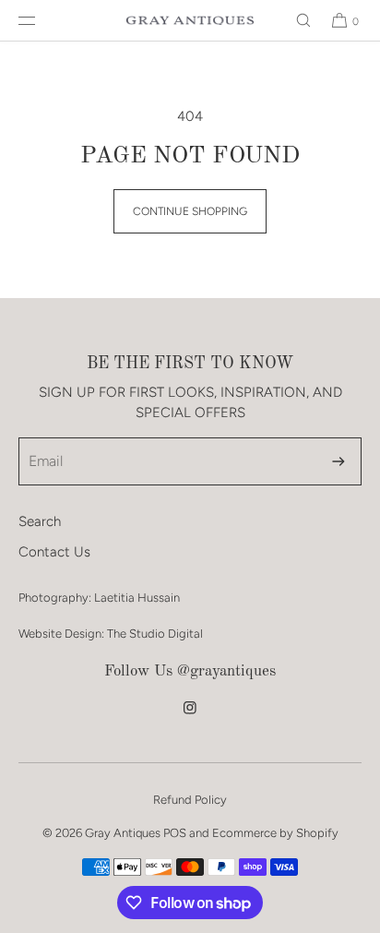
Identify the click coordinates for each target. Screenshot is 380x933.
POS (174, 833)
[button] (295, 20)
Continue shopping (190, 211)
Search (39, 521)
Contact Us (54, 552)
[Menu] (41, 20)
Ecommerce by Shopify (275, 833)
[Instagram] (190, 717)
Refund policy (190, 800)
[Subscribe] (338, 461)
